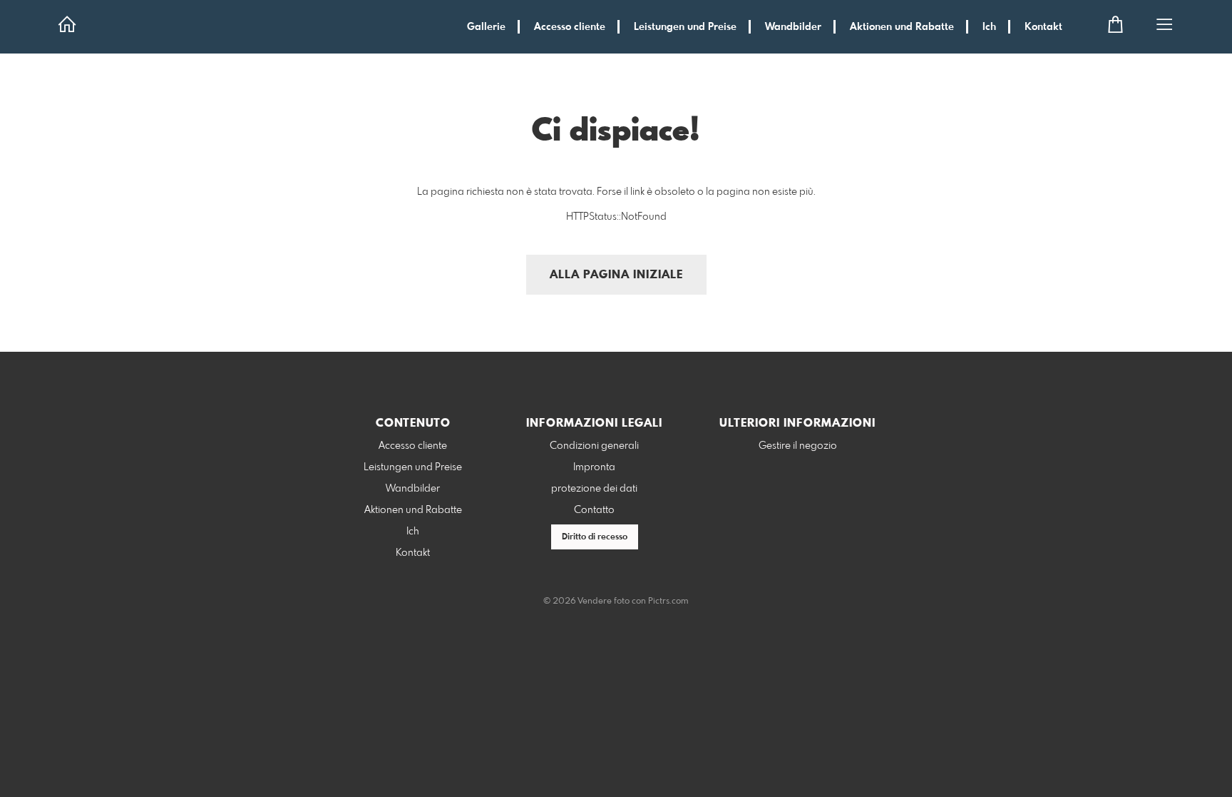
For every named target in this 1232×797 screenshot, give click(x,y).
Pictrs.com (668, 601)
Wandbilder (793, 27)
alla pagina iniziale (616, 275)
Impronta (594, 467)
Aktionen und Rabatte (902, 27)
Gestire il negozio (798, 446)
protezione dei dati (594, 489)
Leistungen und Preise (685, 27)
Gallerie (486, 27)
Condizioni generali (594, 446)
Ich (989, 27)
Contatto (594, 510)
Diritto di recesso (594, 537)
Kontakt (1043, 27)
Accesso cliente (569, 27)
